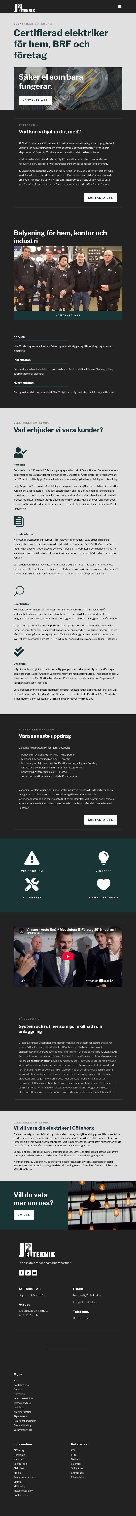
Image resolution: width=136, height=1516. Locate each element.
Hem (16, 1380)
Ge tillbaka (19, 1454)
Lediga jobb (20, 1463)
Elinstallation (78, 1477)
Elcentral (76, 1463)
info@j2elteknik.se (85, 1302)
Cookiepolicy (21, 1495)
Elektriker (19, 1468)
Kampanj (19, 1459)
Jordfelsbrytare (22, 1402)
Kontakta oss (35, 100)
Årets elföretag (22, 1425)
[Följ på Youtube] (34, 1273)
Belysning (19, 1394)
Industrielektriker (23, 1398)
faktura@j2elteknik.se (87, 1295)
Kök (73, 1450)
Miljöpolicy (20, 1486)
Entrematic (77, 1472)
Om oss (24, 1214)
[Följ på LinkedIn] (28, 1273)
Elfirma (18, 1481)
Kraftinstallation (23, 1411)
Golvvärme (77, 1468)
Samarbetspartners (25, 1477)
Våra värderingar (23, 1429)
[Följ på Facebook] (21, 1273)
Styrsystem (20, 1416)
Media (17, 1472)
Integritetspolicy (23, 1490)
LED (73, 1454)
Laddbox (19, 1407)
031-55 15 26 (81, 1318)
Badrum (75, 1459)
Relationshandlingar (25, 1420)
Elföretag (19, 1450)
